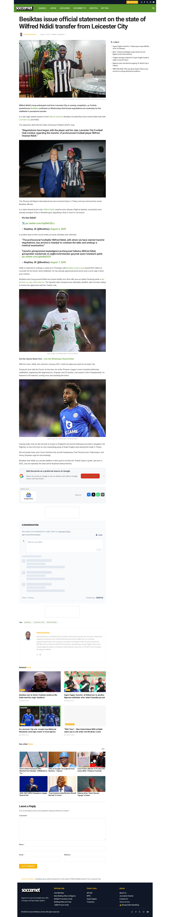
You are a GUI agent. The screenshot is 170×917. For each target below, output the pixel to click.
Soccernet (25, 879)
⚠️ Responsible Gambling (129, 905)
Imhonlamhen (31, 34)
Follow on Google (90, 476)
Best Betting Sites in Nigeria (65, 896)
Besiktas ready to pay (75, 268)
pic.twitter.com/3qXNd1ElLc (40, 223)
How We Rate (59, 893)
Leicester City (24, 120)
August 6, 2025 (58, 229)
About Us (122, 893)
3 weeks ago (24, 735)
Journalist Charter (126, 896)
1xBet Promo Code (61, 905)
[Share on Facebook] (89, 494)
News (54, 34)
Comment (23, 815)
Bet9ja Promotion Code (63, 899)
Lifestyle (93, 8)
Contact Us (123, 899)
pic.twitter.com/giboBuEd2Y (36, 256)
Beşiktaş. (27, 622)
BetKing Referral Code (62, 902)
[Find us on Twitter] (147, 2)
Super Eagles (92, 899)
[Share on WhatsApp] (98, 494)
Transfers (60, 34)
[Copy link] (103, 494)
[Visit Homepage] (24, 8)
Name (22, 844)
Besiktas (34, 108)
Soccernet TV (79, 8)
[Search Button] (153, 8)
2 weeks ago (24, 701)
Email (22, 855)
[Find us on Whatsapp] (141, 2)
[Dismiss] (104, 476)
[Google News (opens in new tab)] (28, 496)
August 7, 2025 (45, 34)
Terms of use (124, 902)
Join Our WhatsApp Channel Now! (59, 359)
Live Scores (65, 8)
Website (67, 855)
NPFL (89, 896)
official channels (56, 117)
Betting (104, 8)
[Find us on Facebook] (144, 2)
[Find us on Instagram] (150, 2)
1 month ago (69, 735)
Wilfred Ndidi (48, 210)
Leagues (42, 8)
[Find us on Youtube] (153, 2)
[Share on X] (93, 494)
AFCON (53, 8)
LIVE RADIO (133, 2)
